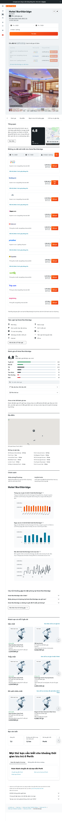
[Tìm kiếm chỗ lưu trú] (3, 14)
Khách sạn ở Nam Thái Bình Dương (30, 807)
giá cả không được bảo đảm (37, 788)
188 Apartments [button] (38, 643)
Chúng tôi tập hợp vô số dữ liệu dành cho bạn (23, 796)
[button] (60, 2)
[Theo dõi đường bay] (3, 25)
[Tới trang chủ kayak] (11, 6)
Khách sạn (18, 807)
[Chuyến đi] (3, 30)
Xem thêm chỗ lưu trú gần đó (52, 623)
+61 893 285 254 (13, 20)
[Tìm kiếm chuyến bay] (3, 11)
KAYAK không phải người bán (18, 793)
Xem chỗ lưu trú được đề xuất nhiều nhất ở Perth (48, 691)
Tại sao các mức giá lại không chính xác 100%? (23, 799)
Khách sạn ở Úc (43, 807)
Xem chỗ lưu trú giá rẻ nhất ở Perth (50, 656)
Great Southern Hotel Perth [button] (16, 645)
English (44, 2)
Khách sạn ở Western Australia (14, 808)
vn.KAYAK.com (11, 807)
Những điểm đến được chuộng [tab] (36, 762)
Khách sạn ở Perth (16, 774)
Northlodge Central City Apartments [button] (44, 677)
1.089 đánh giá (18, 16)
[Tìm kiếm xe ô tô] (3, 17)
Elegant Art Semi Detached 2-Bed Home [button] (45, 712)
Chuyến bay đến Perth (17, 772)
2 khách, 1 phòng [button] (15, 29)
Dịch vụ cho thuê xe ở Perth (41, 772)
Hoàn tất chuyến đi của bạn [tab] (18, 762)
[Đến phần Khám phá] (3, 22)
